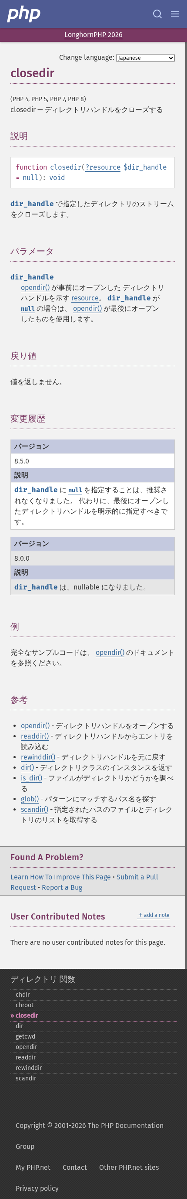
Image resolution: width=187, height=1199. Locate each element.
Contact (75, 1167)
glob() (30, 799)
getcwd (25, 1036)
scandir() (34, 809)
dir (19, 1026)
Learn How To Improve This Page (60, 877)
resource (104, 167)
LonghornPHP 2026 (93, 35)
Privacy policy (37, 1188)
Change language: (86, 57)
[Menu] (175, 14)
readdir (26, 1057)
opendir (26, 1047)
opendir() (35, 287)
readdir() (35, 736)
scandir (26, 1078)
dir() (27, 767)
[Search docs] (157, 14)
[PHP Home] (24, 14)
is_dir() (31, 778)
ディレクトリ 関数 (42, 979)
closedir (27, 1015)
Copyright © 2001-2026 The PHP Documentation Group (90, 1136)
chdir (23, 994)
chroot (24, 1005)
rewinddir (29, 1068)
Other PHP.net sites (129, 1167)
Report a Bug (62, 887)
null (30, 178)
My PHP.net (33, 1167)
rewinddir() (38, 757)
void (57, 178)
